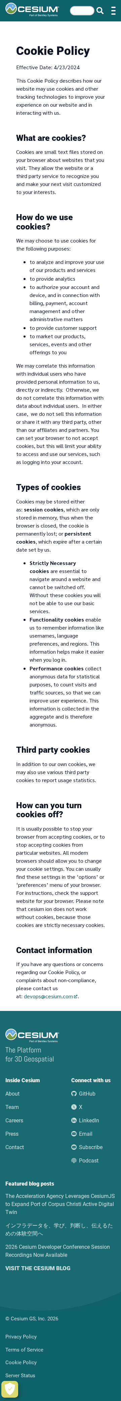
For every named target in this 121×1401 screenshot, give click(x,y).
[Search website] (100, 11)
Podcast (88, 1160)
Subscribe (91, 1147)
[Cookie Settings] (9, 1389)
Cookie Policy (21, 1363)
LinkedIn (89, 1120)
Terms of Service (24, 1350)
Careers (14, 1120)
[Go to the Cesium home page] (32, 10)
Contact (14, 1147)
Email (85, 1134)
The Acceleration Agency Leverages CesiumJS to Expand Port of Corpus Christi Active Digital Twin (60, 1204)
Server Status (20, 1376)
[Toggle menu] (113, 10)
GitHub (87, 1094)
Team (12, 1107)
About (12, 1094)
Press (11, 1134)
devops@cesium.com (48, 996)
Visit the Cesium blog (38, 1268)
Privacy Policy (21, 1337)
